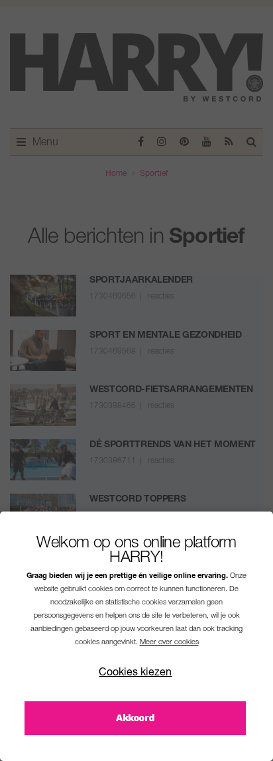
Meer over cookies (169, 642)
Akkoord (135, 717)
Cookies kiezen (135, 673)
